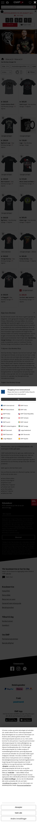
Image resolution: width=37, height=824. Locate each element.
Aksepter (18, 807)
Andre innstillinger (19, 818)
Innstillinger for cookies (10, 783)
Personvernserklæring (24, 785)
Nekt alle (18, 813)
